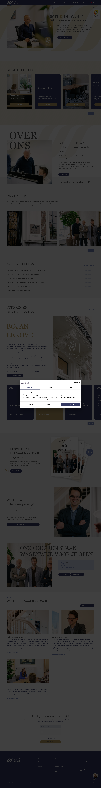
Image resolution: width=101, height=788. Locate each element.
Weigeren (31, 404)
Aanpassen (49, 404)
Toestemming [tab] (30, 387)
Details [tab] (50, 387)
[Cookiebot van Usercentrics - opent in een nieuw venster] (74, 383)
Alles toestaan (70, 404)
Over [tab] (71, 387)
